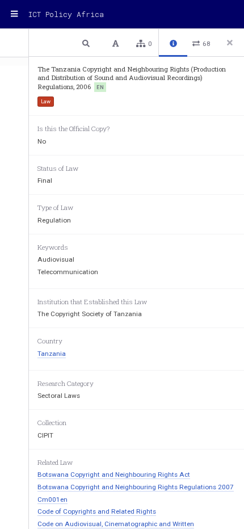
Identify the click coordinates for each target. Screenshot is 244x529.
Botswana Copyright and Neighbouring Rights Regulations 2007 (135, 487)
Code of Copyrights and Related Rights (96, 511)
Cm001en (52, 499)
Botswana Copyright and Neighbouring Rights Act (113, 474)
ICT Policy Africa (66, 14)
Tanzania (51, 354)
